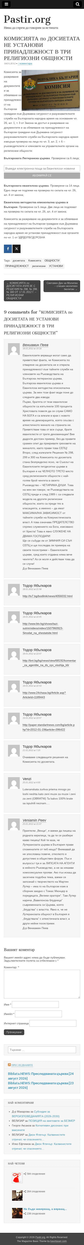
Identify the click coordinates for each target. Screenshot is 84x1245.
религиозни (39, 266)
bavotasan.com (58, 1241)
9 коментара (25, 63)
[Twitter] (17, 249)
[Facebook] (8, 249)
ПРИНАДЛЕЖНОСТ (17, 266)
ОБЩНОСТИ (52, 260)
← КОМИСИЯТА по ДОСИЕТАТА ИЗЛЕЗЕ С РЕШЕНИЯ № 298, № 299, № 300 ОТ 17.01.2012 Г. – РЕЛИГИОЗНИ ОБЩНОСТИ (22, 291)
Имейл (9, 1013)
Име (7, 1004)
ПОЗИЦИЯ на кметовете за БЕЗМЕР (52, 1120)
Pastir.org (27, 19)
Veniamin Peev (34, 820)
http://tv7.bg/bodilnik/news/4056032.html (47, 596)
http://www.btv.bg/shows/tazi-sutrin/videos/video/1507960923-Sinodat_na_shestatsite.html (43, 628)
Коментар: (11, 967)
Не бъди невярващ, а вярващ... (45, 1209)
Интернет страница (16, 1023)
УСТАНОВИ (56, 266)
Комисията (34, 260)
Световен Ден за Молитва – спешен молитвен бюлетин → (62, 286)
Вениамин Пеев (35, 345)
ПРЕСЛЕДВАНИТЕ (22, 1065)
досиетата (19, 260)
